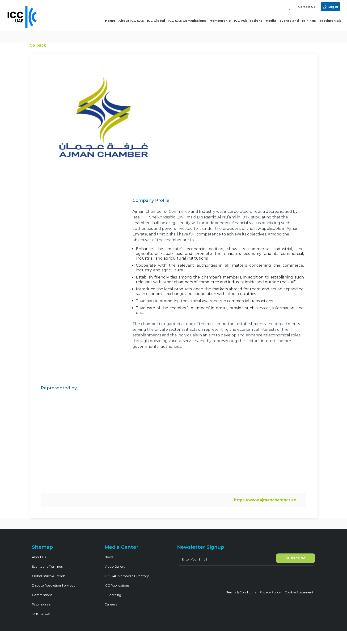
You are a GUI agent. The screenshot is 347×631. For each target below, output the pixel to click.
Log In (333, 7)
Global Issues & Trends (48, 576)
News (109, 557)
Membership (220, 20)
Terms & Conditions (241, 592)
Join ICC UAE (41, 614)
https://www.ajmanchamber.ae (265, 500)
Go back (38, 45)
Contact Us (306, 7)
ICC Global (156, 20)
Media (271, 20)
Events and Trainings (297, 20)
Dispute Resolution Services (53, 585)
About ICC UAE (131, 20)
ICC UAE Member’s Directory (127, 576)
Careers (111, 604)
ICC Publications (248, 20)
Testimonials (330, 20)
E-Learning (113, 595)
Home (110, 20)
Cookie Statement (298, 592)
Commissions (42, 595)
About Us (39, 557)
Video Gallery (115, 566)
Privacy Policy (270, 592)
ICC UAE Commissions (187, 20)
